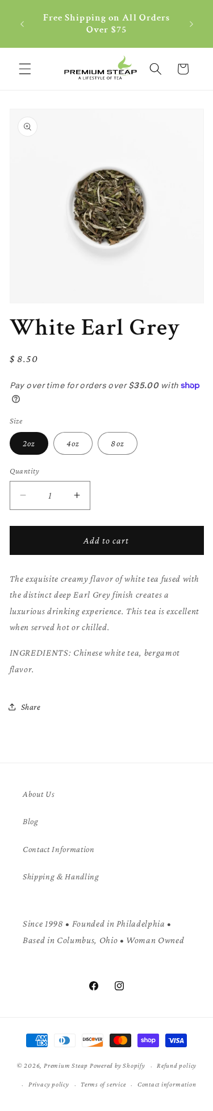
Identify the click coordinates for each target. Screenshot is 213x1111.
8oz (117, 443)
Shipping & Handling (61, 876)
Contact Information (59, 849)
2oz (29, 443)
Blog (31, 821)
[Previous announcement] (22, 23)
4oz (73, 443)
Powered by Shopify (117, 1066)
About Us (39, 794)
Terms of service (103, 1084)
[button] (25, 69)
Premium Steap (66, 1066)
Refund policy (177, 1065)
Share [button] (31, 706)
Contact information (167, 1084)
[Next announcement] (191, 23)
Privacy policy (48, 1084)
